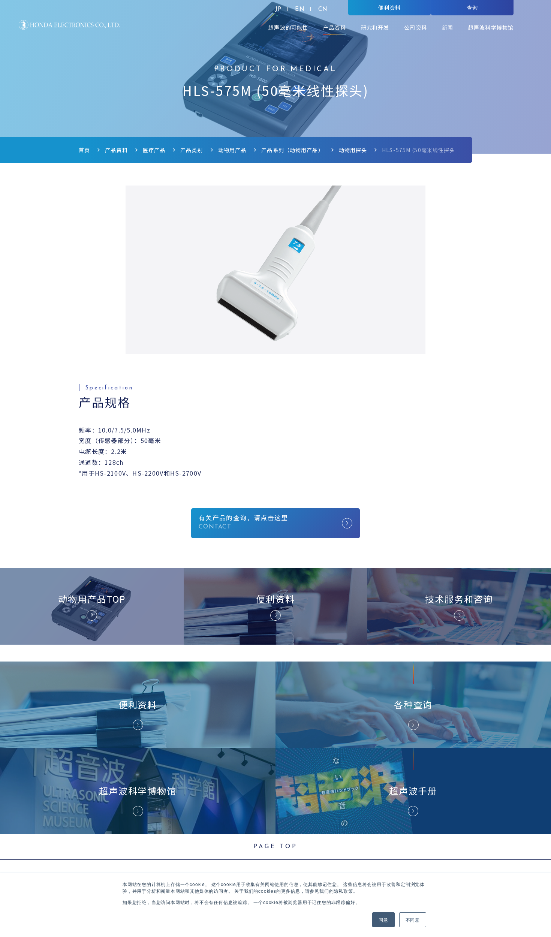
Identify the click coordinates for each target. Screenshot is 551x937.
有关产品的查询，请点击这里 (243, 517)
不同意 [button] (413, 919)
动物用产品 (232, 150)
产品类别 (191, 150)
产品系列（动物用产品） (292, 150)
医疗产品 (154, 150)
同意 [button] (383, 919)
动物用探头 (353, 150)
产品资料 (116, 150)
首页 (84, 150)
